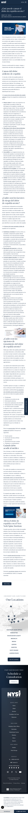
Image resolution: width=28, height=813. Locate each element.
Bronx (14, 641)
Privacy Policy (16, 783)
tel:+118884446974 (9, 806)
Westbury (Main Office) (14, 630)
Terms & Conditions (7, 783)
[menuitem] (7, 772)
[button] (2, 807)
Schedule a (14, 673)
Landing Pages (14, 653)
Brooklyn (14, 638)
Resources (14, 717)
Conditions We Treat (14, 714)
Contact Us (14, 681)
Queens (14, 644)
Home (2, 15)
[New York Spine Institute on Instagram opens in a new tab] (7, 772)
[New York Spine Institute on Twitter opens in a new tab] (16, 772)
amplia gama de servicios (14, 555)
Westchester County (14, 635)
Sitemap (23, 783)
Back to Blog (7, 583)
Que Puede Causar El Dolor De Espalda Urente (13, 16)
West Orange (14, 650)
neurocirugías (11, 428)
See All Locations (14, 659)
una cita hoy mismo (13, 571)
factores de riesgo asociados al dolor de (14, 226)
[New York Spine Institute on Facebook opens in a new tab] (12, 772)
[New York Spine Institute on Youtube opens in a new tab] (20, 772)
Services (14, 711)
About (14, 708)
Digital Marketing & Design (15, 789)
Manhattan (14, 632)
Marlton (14, 647)
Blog (9, 15)
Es (6, 15)
